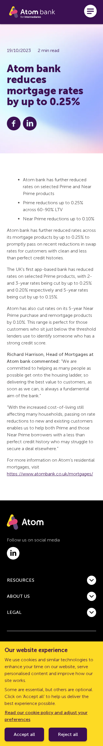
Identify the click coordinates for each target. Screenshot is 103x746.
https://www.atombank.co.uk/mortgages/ (50, 474)
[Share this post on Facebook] (14, 123)
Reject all (68, 734)
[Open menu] (90, 12)
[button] (51, 580)
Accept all (24, 734)
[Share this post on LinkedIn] (30, 123)
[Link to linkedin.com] (13, 553)
